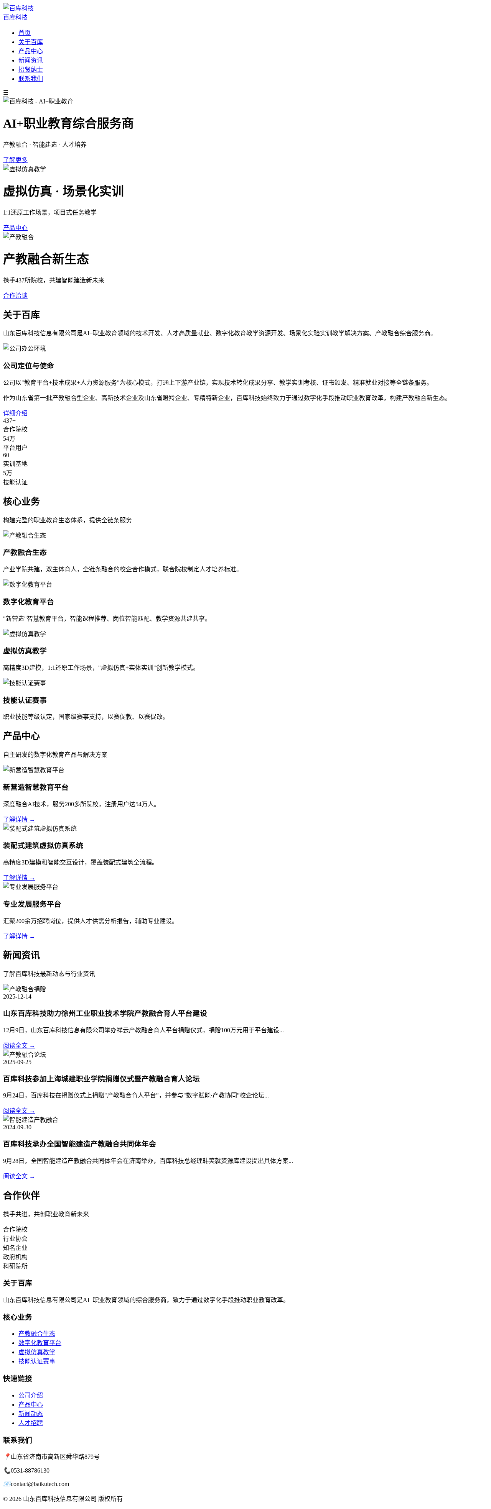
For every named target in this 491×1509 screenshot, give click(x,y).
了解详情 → (19, 819)
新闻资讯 (30, 60)
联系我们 (30, 78)
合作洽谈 (15, 295)
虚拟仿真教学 (36, 1352)
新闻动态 (30, 1414)
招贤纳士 (30, 69)
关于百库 (30, 42)
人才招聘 (30, 1423)
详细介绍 (15, 413)
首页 (24, 33)
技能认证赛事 (36, 1361)
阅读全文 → (19, 1045)
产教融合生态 (36, 1333)
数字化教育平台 (39, 1343)
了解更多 (15, 160)
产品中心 (30, 51)
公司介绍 (30, 1395)
